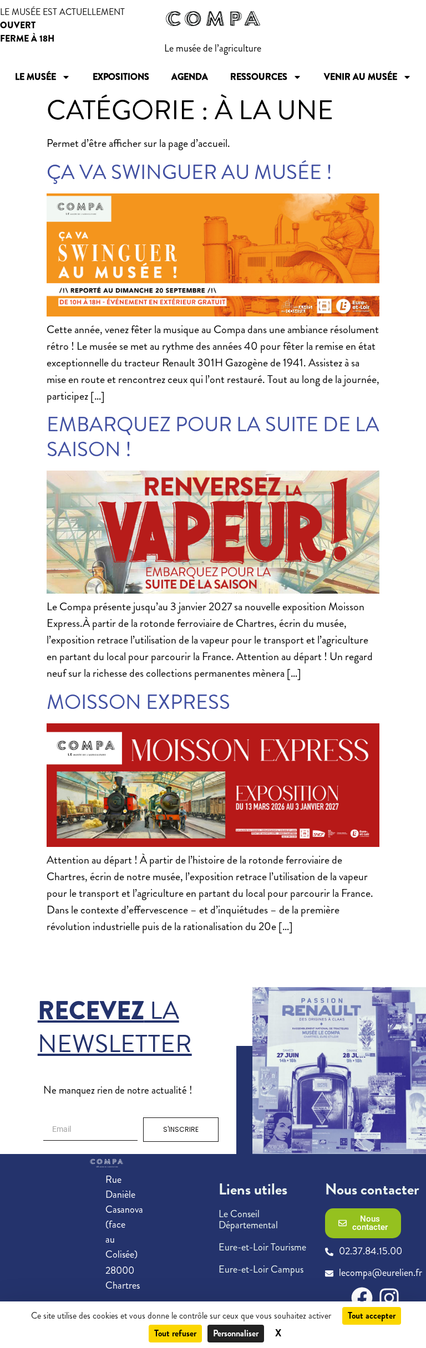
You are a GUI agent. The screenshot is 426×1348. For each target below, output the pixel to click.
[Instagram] (389, 1298)
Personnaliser (235, 1333)
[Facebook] (362, 1298)
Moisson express (138, 702)
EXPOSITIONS (121, 76)
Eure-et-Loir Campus (261, 1269)
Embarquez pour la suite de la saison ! (213, 436)
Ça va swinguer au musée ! (189, 172)
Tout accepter (371, 1315)
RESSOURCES (258, 76)
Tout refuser (175, 1333)
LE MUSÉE (35, 76)
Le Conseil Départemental (248, 1219)
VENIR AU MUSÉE (360, 76)
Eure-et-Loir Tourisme (262, 1247)
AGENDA (189, 76)
